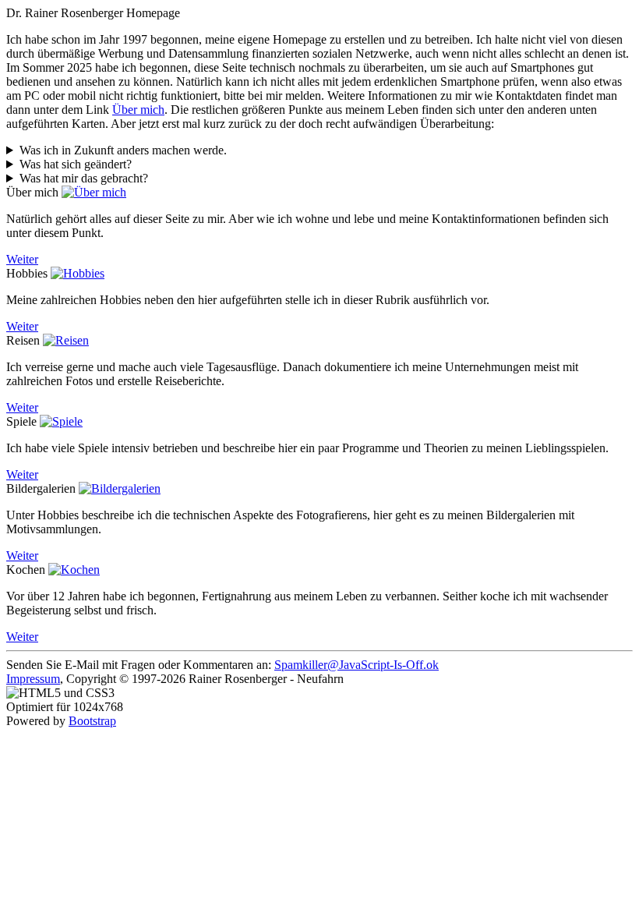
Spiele (21, 421)
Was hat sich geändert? (75, 164)
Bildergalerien (41, 488)
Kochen (25, 569)
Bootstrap (92, 720)
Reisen (23, 340)
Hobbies (27, 273)
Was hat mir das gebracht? (83, 178)
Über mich (138, 109)
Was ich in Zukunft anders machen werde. (123, 150)
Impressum (33, 678)
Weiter (22, 259)
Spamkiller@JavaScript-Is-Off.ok (356, 664)
